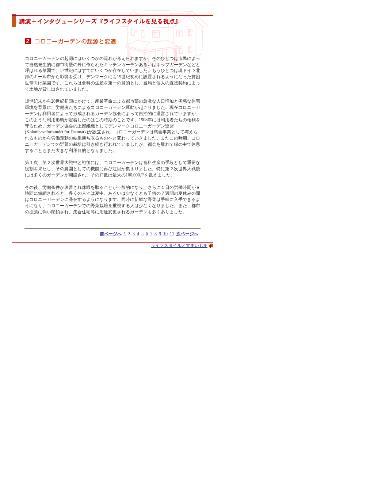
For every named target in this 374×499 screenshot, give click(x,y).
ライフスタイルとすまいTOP (179, 245)
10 (165, 233)
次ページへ (187, 233)
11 (172, 233)
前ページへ (111, 233)
